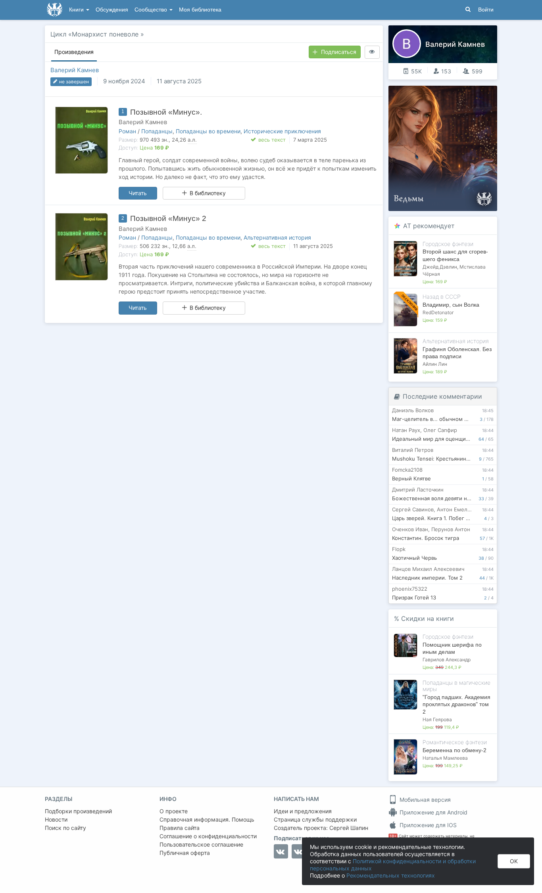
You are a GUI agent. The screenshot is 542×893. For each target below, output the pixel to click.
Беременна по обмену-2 (454, 750)
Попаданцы (157, 131)
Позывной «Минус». (166, 112)
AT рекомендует (429, 226)
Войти (486, 10)
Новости (56, 819)
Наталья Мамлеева (445, 758)
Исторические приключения (282, 131)
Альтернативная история (277, 237)
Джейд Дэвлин (440, 267)
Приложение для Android (432, 812)
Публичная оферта (185, 852)
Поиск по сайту (65, 827)
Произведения (74, 51)
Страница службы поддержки (315, 819)
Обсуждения (112, 10)
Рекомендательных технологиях (390, 875)
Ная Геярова (437, 719)
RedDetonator (438, 312)
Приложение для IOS (427, 825)
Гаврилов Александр (447, 660)
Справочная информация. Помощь (207, 819)
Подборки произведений (78, 811)
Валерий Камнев (74, 70)
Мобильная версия (424, 799)
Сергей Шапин (348, 827)
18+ (393, 836)
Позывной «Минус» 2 (168, 218)
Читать (138, 193)
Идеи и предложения (303, 811)
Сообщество (152, 10)
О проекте (174, 811)
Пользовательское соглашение (201, 844)
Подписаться (338, 51)
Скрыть (480, 95)
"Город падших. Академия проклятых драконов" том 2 (456, 704)
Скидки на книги (427, 618)
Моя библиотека (200, 10)
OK (514, 861)
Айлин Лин (435, 364)
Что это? (445, 94)
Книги (77, 10)
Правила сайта (180, 827)
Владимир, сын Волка (451, 305)
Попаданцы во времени (208, 131)
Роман (127, 131)
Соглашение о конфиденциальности (208, 836)
